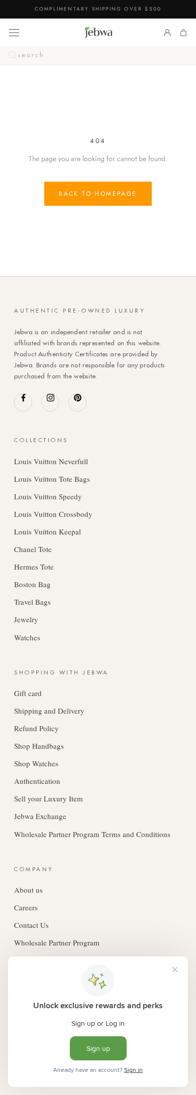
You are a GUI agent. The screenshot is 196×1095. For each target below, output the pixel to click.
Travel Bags (32, 602)
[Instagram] (50, 402)
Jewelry (26, 619)
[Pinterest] (77, 402)
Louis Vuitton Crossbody (53, 514)
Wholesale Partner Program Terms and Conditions (92, 834)
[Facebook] (23, 402)
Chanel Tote (33, 549)
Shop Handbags (39, 746)
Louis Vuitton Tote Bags (52, 479)
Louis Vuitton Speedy (48, 496)
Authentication (37, 781)
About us (28, 890)
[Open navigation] (14, 32)
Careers (26, 907)
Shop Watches (36, 763)
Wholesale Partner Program (57, 942)
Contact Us (31, 925)
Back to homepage (98, 193)
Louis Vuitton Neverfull (51, 461)
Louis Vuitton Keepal (47, 531)
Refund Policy (36, 728)
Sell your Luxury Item (48, 798)
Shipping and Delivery (49, 711)
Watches (27, 637)
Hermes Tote (34, 567)
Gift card (28, 693)
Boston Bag (32, 584)
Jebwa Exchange (40, 816)
